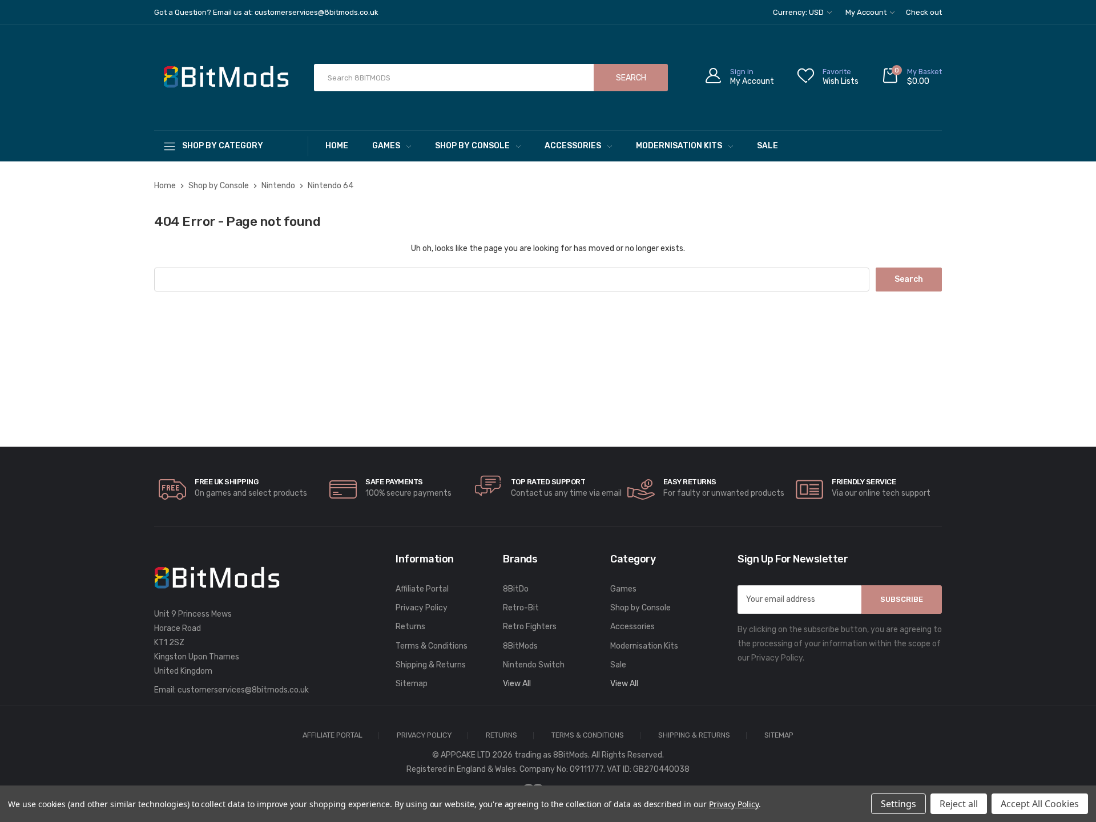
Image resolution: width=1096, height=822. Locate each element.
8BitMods (520, 646)
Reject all (959, 803)
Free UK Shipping (226, 481)
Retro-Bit (521, 608)
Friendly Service (864, 481)
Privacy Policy (422, 608)
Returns (410, 626)
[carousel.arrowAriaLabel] (172, 489)
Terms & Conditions (432, 646)
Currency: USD (799, 12)
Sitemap (412, 684)
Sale (767, 146)
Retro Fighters (530, 626)
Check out (924, 12)
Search (631, 78)
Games (386, 146)
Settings (898, 803)
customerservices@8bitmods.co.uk (243, 690)
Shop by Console (472, 146)
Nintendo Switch (534, 665)
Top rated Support (548, 481)
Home (336, 146)
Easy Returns (689, 481)
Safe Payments (394, 481)
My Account (866, 12)
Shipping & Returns (431, 665)
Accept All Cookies (1040, 803)
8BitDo (516, 589)
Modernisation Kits (679, 146)
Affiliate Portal (422, 589)
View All (517, 684)
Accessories (573, 146)
